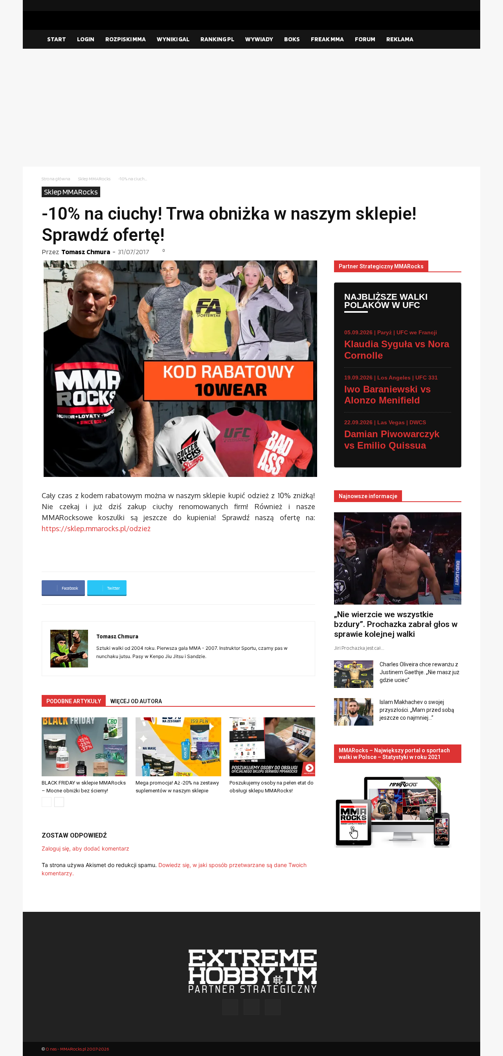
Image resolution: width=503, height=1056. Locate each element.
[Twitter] (455, 5)
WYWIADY (259, 39)
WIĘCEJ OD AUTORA (136, 701)
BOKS (292, 39)
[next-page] (59, 802)
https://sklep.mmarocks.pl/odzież (96, 528)
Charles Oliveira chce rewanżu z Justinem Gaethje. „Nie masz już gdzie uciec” (419, 672)
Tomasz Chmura (85, 252)
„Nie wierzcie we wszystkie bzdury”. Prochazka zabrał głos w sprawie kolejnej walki (395, 624)
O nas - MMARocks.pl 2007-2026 (77, 1049)
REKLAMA (399, 39)
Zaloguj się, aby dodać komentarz (85, 848)
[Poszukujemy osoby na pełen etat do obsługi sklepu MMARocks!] (272, 746)
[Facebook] (430, 5)
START (56, 39)
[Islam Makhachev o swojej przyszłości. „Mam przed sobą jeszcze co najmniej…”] (353, 712)
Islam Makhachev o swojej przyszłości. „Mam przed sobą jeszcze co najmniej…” (417, 710)
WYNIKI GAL (173, 39)
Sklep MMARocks (94, 179)
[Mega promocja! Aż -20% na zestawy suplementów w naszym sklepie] (178, 746)
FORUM (365, 39)
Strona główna (56, 179)
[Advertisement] (251, 108)
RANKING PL (217, 39)
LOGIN (85, 39)
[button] (451, 40)
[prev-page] (46, 802)
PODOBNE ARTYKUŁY (73, 701)
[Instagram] (443, 5)
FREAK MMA (327, 39)
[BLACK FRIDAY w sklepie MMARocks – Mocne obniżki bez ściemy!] (84, 746)
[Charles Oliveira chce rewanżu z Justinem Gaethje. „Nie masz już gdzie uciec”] (353, 674)
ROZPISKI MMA (125, 39)
